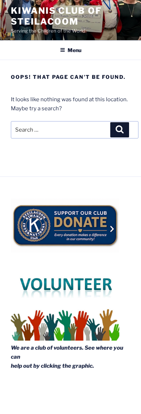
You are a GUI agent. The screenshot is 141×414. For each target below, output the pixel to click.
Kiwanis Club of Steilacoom (56, 16)
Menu (74, 50)
